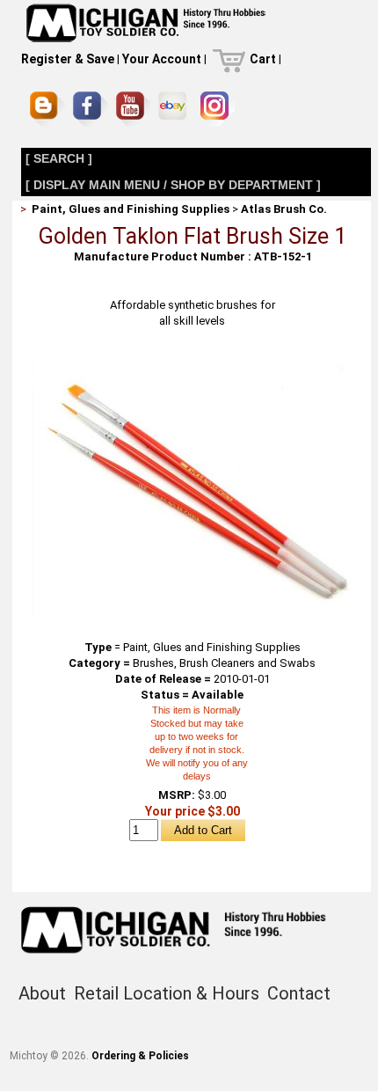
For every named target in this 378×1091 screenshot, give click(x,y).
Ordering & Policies (140, 1056)
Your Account (161, 59)
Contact (299, 993)
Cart (263, 59)
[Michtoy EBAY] (175, 109)
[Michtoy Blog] (47, 109)
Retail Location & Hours (166, 993)
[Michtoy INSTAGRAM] (217, 109)
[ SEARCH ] (58, 158)
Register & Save (67, 59)
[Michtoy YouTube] (133, 109)
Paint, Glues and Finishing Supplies (130, 209)
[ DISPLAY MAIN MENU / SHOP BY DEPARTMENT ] (173, 185)
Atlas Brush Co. (284, 209)
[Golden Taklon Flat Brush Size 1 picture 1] (193, 366)
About (42, 993)
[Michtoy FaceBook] (90, 109)
